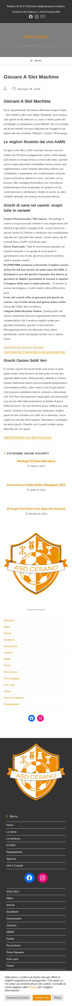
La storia (11, 831)
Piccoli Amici (11, 672)
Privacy (32, 987)
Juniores (8, 652)
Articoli (7, 633)
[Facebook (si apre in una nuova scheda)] (31, 17)
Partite (7, 665)
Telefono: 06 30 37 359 (18, 6)
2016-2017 (9, 620)
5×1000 (10, 845)
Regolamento (14, 851)
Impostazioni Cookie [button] (18, 997)
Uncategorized (11, 704)
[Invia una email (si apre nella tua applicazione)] (42, 17)
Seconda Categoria (14, 697)
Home (9, 824)
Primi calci (9, 685)
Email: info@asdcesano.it (43, 6)
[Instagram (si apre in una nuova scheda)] (37, 17)
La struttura (13, 838)
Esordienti (9, 639)
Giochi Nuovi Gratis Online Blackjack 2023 (36, 484)
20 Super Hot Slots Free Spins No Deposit (36, 508)
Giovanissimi (11, 646)
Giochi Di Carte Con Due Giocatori (24, 347)
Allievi (7, 627)
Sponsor (11, 858)
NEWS (7, 659)
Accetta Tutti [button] (42, 997)
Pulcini (7, 691)
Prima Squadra (12, 678)
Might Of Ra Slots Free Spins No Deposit (27, 437)
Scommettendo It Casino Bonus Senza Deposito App (34, 351)
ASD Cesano (36, 36)
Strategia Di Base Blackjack (36, 461)
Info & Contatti (14, 865)
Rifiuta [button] (57, 997)
